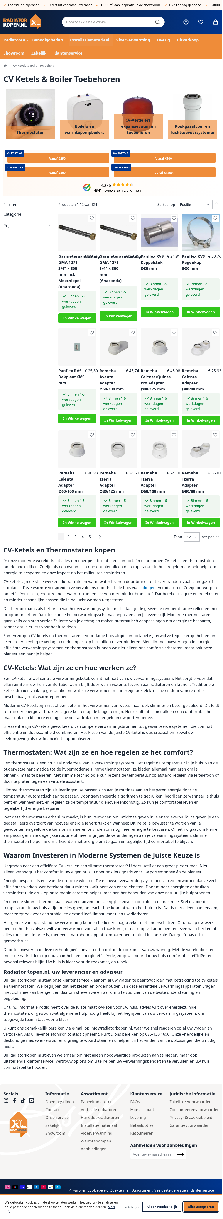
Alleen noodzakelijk (162, 1207)
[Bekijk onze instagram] (6, 1100)
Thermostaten (31, 132)
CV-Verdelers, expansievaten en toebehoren (138, 126)
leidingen (147, 587)
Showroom (55, 1133)
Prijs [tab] (7, 225)
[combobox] (113, 22)
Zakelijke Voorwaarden (190, 1101)
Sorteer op (166, 204)
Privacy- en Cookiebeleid (89, 1190)
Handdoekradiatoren (100, 1117)
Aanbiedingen (93, 1148)
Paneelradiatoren (97, 1101)
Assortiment (142, 1190)
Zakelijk (52, 1125)
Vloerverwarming (96, 1133)
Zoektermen (120, 1190)
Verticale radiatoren (99, 1109)
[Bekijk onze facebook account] (14, 1100)
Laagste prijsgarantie (23, 5)
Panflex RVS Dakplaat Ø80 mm (71, 376)
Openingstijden (59, 1101)
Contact (52, 1109)
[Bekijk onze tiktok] (23, 1100)
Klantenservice (202, 1190)
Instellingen (132, 1207)
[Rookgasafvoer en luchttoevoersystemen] (192, 114)
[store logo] (29, 22)
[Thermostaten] (30, 114)
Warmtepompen (96, 1141)
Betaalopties (142, 1125)
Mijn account (142, 1109)
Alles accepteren (201, 1207)
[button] (27, 204)
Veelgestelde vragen (171, 1190)
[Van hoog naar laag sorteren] (217, 204)
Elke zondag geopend (185, 5)
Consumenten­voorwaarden (194, 1109)
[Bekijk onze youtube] (31, 1100)
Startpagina (5, 65)
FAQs (135, 1101)
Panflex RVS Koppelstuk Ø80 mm (152, 262)
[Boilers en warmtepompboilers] (84, 114)
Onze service (57, 1117)
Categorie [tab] (12, 214)
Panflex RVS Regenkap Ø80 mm (193, 262)
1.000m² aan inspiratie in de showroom (130, 5)
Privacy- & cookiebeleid (190, 1117)
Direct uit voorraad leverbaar (70, 5)
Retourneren (141, 1133)
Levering (138, 1117)
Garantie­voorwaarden (189, 1125)
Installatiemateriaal (99, 1125)
